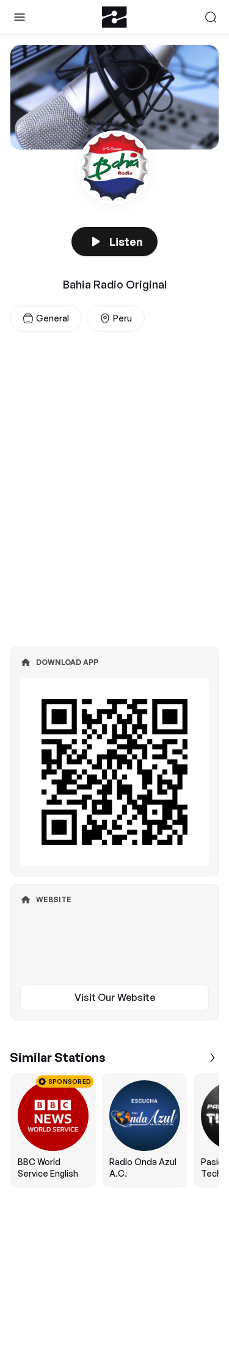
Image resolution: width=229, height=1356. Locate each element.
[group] (114, 1130)
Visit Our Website (115, 997)
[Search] (210, 17)
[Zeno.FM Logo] (114, 17)
